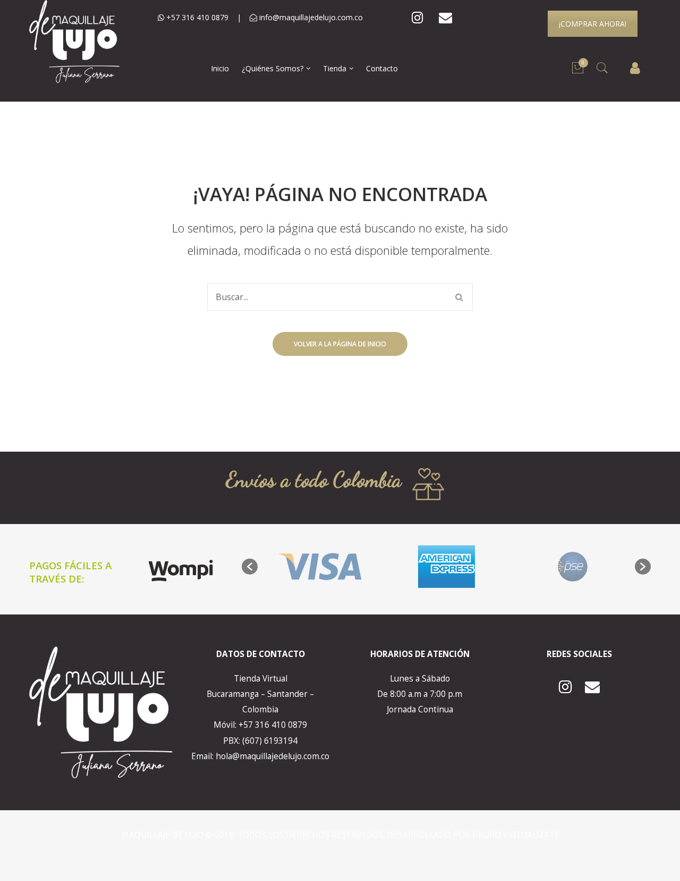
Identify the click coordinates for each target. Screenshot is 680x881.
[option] (320, 566)
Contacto (382, 68)
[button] (250, 567)
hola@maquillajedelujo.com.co (272, 756)
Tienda (334, 68)
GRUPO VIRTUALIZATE (515, 835)
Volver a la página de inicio (340, 343)
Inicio (220, 68)
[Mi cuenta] (635, 68)
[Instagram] (417, 18)
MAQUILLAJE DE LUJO (163, 835)
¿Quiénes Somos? (272, 68)
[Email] (445, 18)
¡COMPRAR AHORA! (592, 24)
